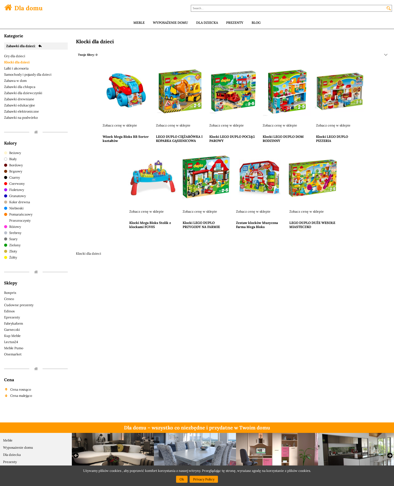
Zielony (15, 245)
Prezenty (10, 462)
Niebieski (16, 208)
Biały (13, 159)
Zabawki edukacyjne (19, 105)
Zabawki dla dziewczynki (23, 93)
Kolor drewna (19, 202)
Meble (8, 440)
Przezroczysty (20, 220)
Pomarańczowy (20, 214)
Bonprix (10, 293)
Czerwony (17, 183)
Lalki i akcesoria (16, 68)
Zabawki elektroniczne (21, 111)
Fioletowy (16, 190)
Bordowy (16, 165)
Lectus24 (11, 342)
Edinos (9, 311)
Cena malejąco (21, 396)
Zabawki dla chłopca (19, 87)
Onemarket (13, 354)
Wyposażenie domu (18, 447)
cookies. (304, 471)
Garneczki (12, 329)
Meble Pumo (13, 348)
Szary (13, 239)
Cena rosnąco (20, 389)
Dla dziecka (12, 455)
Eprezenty (12, 317)
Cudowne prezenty (18, 305)
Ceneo (9, 299)
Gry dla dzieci (14, 56)
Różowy (15, 227)
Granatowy (17, 196)
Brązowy (15, 171)
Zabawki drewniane (19, 99)
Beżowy (15, 153)
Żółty (13, 257)
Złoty (13, 251)
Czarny (14, 177)
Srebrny (15, 233)
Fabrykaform (13, 323)
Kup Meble (12, 336)
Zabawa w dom (15, 81)
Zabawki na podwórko (21, 117)
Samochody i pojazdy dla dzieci (28, 74)
